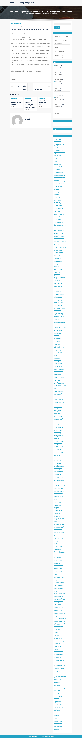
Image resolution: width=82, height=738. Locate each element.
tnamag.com (56, 543)
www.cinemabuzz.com (58, 633)
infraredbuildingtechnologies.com (60, 236)
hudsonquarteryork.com (59, 660)
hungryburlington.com (58, 449)
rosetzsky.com (57, 424)
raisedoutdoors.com (58, 261)
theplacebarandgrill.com (59, 518)
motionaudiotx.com (58, 718)
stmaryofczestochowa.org (59, 441)
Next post (36, 85)
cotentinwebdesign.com (58, 227)
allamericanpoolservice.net (59, 322)
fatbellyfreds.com (57, 657)
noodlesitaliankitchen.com (59, 183)
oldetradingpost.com (58, 228)
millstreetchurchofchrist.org (59, 687)
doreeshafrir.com (57, 432)
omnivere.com (57, 158)
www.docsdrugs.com (58, 605)
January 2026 (58, 76)
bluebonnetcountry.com (58, 192)
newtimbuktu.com (57, 161)
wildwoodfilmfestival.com (59, 214)
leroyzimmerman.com (58, 701)
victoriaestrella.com (58, 508)
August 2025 (57, 83)
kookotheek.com (57, 206)
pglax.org (56, 483)
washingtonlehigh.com (58, 626)
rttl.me (55, 720)
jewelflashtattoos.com (58, 188)
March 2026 (57, 72)
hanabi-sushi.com (57, 629)
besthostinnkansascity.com (59, 724)
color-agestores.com (58, 353)
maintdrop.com (57, 197)
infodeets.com (57, 148)
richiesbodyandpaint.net (59, 144)
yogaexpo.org (57, 346)
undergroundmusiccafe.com (59, 727)
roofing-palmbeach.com (58, 252)
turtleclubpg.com (57, 505)
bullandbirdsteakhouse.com (59, 612)
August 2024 (57, 106)
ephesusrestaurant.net (58, 654)
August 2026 (57, 65)
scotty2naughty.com (58, 430)
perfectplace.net (57, 341)
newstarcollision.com (58, 305)
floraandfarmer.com (58, 242)
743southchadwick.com (58, 249)
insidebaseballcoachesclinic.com (60, 684)
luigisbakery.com (57, 627)
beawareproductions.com (59, 435)
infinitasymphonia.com (58, 416)
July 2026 (57, 67)
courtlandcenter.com (58, 511)
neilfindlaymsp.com (58, 513)
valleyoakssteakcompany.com (60, 526)
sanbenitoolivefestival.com (59, 369)
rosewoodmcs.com (58, 637)
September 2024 (58, 104)
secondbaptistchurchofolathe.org (60, 712)
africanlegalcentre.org (58, 418)
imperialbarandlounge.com (59, 260)
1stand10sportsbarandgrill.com (60, 297)
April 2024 (57, 115)
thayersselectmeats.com (58, 546)
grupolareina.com (57, 224)
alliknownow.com (57, 388)
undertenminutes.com (58, 156)
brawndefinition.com (58, 400)
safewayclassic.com (58, 174)
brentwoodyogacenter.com (59, 619)
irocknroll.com (57, 266)
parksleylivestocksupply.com (59, 350)
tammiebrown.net (57, 460)
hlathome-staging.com (58, 313)
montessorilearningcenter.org (60, 676)
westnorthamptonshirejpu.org (60, 216)
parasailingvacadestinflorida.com (60, 688)
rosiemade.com (57, 289)
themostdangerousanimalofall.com (61, 385)
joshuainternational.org (58, 576)
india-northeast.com (58, 250)
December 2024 (58, 97)
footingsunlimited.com (58, 602)
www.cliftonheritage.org (59, 615)
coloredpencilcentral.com (59, 256)
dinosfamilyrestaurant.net (59, 235)
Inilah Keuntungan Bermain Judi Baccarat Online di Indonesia (40, 88)
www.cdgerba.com (57, 663)
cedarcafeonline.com (58, 153)
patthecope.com (57, 533)
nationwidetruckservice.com (59, 504)
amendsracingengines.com (59, 593)
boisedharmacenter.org (58, 352)
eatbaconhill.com (57, 164)
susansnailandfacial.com (59, 577)
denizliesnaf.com (57, 530)
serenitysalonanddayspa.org (59, 152)
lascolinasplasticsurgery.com (59, 613)
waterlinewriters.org (58, 554)
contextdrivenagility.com (59, 436)
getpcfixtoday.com (57, 189)
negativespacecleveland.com (59, 485)
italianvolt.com (57, 275)
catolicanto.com (57, 336)
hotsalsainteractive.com (58, 150)
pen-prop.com (57, 579)
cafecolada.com (57, 372)
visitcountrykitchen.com (58, 469)
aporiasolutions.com (58, 547)
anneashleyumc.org (58, 598)
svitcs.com (56, 535)
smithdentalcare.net (58, 726)
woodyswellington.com (58, 655)
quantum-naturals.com (58, 674)
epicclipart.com (57, 194)
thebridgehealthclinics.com (59, 552)
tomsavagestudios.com (58, 325)
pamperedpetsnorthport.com (59, 288)
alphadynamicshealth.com (59, 691)
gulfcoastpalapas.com (58, 551)
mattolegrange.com (58, 465)
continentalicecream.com (59, 402)
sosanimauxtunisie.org (58, 200)
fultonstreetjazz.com (58, 219)
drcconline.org (57, 516)
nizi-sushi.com (57, 455)
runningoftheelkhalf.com (59, 585)
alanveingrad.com (57, 472)
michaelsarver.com (57, 310)
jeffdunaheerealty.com (58, 587)
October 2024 (58, 102)
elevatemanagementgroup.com (60, 699)
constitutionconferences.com (59, 532)
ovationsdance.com (58, 332)
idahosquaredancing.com (59, 269)
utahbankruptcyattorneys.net (59, 264)
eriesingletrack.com (58, 286)
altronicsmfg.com (57, 163)
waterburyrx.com (57, 519)
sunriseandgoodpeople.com (59, 488)
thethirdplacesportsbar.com (59, 652)
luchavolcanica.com (58, 500)
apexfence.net (57, 730)
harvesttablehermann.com (59, 238)
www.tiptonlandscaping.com (59, 621)
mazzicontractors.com (58, 651)
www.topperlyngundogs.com (22, 2)
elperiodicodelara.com (58, 142)
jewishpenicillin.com (58, 324)
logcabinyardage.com (58, 561)
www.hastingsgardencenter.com (60, 644)
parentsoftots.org (57, 557)
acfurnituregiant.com (58, 155)
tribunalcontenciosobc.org (59, 391)
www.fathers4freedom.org (59, 582)
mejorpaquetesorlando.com (59, 296)
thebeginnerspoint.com (58, 375)
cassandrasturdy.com (58, 367)
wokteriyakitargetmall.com (59, 314)
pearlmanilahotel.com (58, 195)
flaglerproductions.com (58, 399)
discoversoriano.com (58, 374)
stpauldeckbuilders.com (58, 601)
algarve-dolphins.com (58, 471)
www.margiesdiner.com (58, 607)
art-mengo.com (57, 457)
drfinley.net (56, 702)
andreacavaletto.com (58, 349)
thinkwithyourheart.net (58, 263)
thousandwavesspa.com (58, 510)
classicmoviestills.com (58, 371)
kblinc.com (56, 285)
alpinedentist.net (57, 203)
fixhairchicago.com (58, 529)
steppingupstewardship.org (59, 623)
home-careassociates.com (59, 347)
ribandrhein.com (57, 333)
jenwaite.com (56, 698)
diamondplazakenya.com (59, 669)
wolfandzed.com (57, 630)
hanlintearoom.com (58, 694)
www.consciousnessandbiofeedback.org (62, 641)
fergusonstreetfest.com (58, 677)
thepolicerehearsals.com (59, 386)
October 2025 (58, 81)
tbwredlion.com (57, 671)
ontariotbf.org (57, 178)
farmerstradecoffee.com (58, 560)
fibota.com (56, 662)
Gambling (21, 26)
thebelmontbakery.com (58, 172)
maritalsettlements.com (58, 477)
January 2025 (58, 95)
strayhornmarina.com (58, 397)
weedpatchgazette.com (58, 283)
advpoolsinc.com (57, 521)
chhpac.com (56, 715)
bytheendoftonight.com (58, 361)
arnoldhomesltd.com (58, 255)
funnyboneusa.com (58, 494)
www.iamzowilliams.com (59, 643)
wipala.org (56, 355)
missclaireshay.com (58, 139)
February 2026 (58, 74)
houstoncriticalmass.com (59, 383)
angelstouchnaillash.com (59, 300)
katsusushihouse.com (58, 419)
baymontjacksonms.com (59, 480)
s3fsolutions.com (57, 244)
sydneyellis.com (57, 317)
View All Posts (28, 122)
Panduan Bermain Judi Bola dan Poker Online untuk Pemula (20, 88)
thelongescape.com (58, 463)
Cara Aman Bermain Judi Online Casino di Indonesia (16, 102)
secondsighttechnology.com (59, 308)
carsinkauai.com (57, 685)
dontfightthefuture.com (58, 253)
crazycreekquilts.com (58, 403)
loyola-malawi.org (57, 357)
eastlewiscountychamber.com (60, 389)
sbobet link (13, 79)
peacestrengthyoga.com (58, 588)
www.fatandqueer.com (58, 596)
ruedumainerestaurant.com (59, 422)
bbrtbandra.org (57, 191)
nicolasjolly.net (57, 414)
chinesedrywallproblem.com (59, 490)
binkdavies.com (57, 405)
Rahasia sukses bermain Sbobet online (43, 102)
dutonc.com (56, 461)
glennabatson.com (57, 396)
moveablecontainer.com (58, 222)
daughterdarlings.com (58, 147)
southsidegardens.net (58, 648)
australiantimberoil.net (58, 233)
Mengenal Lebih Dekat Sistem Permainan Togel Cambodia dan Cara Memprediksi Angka (30, 104)
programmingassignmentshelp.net (61, 166)
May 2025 (57, 86)
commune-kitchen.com (58, 410)
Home (71, 3)
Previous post (23, 85)
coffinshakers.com (57, 439)
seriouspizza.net (57, 536)
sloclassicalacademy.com (59, 393)
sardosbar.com (57, 274)
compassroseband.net (58, 538)
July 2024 (57, 108)
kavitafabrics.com (57, 499)
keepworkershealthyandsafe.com (60, 181)
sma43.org (56, 616)
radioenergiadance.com (58, 205)
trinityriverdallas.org (58, 339)
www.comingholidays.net (59, 377)
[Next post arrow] (49, 87)
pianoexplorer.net (57, 646)
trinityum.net (56, 649)
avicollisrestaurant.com (58, 515)
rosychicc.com (57, 358)
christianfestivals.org (58, 468)
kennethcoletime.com (58, 447)
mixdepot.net (56, 635)
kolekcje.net (56, 335)
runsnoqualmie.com (58, 604)
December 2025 (58, 79)
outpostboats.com (57, 360)
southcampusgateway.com (59, 209)
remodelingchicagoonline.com (60, 618)
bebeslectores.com (57, 231)
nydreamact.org (57, 184)
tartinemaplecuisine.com (59, 452)
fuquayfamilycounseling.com (59, 709)
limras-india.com (57, 141)
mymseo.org (56, 713)
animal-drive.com (57, 541)
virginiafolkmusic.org (58, 330)
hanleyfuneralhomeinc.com (59, 294)
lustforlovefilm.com (58, 413)
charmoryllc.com (57, 380)
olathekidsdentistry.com (58, 292)
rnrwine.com (56, 705)
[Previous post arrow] (12, 87)
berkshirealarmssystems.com (59, 277)
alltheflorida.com (57, 682)
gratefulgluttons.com (58, 364)
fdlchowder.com (57, 608)
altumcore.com (57, 540)
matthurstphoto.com (58, 680)
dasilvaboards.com (57, 394)
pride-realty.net (57, 690)
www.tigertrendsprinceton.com (60, 580)
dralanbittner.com (57, 280)
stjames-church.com (58, 428)
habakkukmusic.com (58, 571)
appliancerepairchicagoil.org (59, 177)
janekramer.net (57, 454)
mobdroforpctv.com (58, 366)
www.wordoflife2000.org (59, 267)
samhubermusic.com (58, 729)
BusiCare (46, 736)
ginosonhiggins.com (58, 474)
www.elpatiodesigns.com (59, 658)
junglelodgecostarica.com (59, 466)
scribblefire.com (57, 344)
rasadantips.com (57, 159)
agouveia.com (57, 710)
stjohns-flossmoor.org (58, 493)
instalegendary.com (58, 180)
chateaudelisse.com (58, 211)
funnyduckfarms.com (58, 696)
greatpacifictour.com (58, 507)
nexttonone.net (57, 572)
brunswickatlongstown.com (59, 450)
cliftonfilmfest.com (57, 258)
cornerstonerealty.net (58, 640)
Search (57, 27)
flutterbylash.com (57, 693)
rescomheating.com (58, 721)
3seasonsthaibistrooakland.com (60, 342)
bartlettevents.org (57, 220)
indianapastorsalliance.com (59, 524)
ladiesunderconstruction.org (59, 230)
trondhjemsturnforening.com (59, 668)
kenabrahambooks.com (58, 408)
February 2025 (58, 92)
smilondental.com (57, 303)
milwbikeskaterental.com (59, 479)
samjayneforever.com (58, 679)
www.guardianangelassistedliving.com (61, 666)
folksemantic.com (57, 272)
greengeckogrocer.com (58, 311)
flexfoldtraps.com (57, 591)
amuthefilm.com (57, 411)
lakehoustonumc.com (58, 569)
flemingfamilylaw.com (58, 704)
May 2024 (57, 113)
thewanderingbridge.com (59, 444)
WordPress (38, 736)
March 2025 (57, 90)
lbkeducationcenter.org (58, 338)
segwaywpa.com (57, 549)
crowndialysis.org (57, 319)
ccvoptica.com (57, 624)
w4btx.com (56, 299)
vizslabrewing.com (57, 278)
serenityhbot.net (57, 574)
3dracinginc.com (57, 382)
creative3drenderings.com (59, 558)
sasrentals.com (57, 307)
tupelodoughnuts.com (58, 291)
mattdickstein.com (57, 566)
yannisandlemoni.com (58, 281)
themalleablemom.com (58, 446)
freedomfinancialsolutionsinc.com (60, 590)
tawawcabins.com (57, 270)
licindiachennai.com (58, 145)
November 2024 (58, 99)
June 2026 (57, 70)
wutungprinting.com (58, 475)
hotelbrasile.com (57, 217)
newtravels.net (57, 169)
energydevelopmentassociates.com (61, 241)
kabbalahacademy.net (58, 302)
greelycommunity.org (58, 421)
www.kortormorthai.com (59, 594)
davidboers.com (57, 563)
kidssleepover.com (57, 167)
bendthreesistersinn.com (59, 491)
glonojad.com (57, 425)
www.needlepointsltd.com (59, 610)
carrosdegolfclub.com (58, 239)
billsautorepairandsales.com (59, 673)
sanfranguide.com (57, 378)
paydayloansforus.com (58, 170)
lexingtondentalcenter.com (59, 316)
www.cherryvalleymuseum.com (60, 225)
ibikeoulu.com (57, 438)
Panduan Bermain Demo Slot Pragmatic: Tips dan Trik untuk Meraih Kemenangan (61, 55)
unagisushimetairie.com (58, 186)
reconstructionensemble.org (59, 497)
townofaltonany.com (58, 482)
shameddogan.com (58, 555)
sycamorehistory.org (58, 638)
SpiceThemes (51, 736)
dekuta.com (56, 632)
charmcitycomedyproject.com (60, 433)
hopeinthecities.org (58, 363)
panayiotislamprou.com (58, 208)
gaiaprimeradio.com (58, 458)
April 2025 (57, 88)
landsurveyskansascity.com (59, 599)
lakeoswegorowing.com (58, 707)
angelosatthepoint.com (58, 522)
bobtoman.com (57, 199)
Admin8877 (14, 26)
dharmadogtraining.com (59, 716)
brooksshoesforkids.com (59, 544)
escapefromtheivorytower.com (60, 247)
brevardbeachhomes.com (59, 245)
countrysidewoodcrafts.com (59, 175)
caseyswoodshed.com (58, 527)
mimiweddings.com (58, 723)
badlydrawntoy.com (58, 568)
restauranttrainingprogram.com (60, 321)
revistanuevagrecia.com (58, 427)
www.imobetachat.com (58, 565)
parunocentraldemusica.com (59, 665)
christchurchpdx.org (58, 407)
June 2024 (57, 111)
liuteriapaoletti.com (58, 486)
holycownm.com (57, 502)
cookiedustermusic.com (58, 496)
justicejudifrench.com (58, 443)
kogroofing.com (57, 202)
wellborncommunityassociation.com (61, 213)
